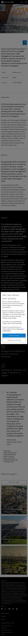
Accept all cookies (14, 335)
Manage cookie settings (14, 340)
